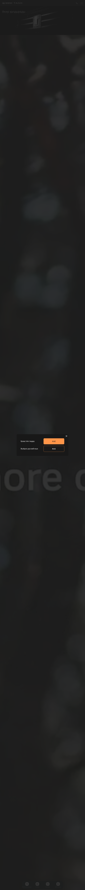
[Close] (66, 436)
